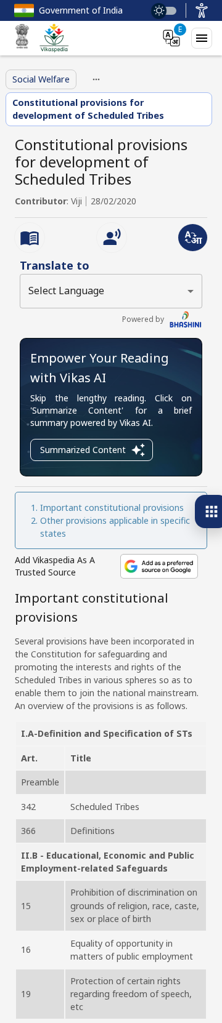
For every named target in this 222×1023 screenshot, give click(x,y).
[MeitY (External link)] (22, 38)
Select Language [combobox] (66, 290)
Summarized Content (83, 449)
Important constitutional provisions (112, 507)
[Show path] (96, 79)
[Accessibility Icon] (201, 10)
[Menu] (201, 38)
